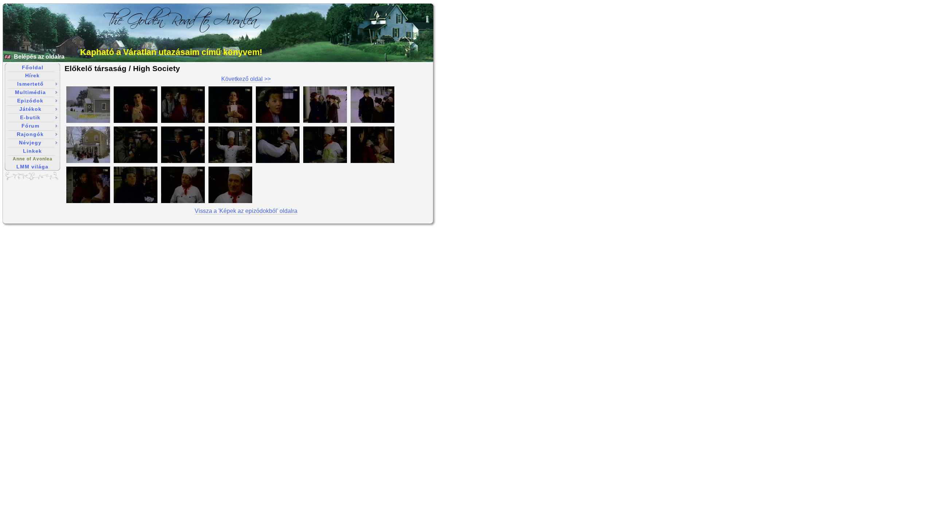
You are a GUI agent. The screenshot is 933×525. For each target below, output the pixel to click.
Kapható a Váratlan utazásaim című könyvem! (171, 52)
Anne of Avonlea (32, 159)
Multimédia (30, 92)
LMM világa (32, 167)
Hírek (32, 75)
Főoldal (32, 67)
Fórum (30, 126)
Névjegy (30, 142)
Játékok (30, 109)
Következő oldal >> (246, 79)
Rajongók (30, 134)
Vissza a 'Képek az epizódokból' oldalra (246, 211)
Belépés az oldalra (39, 57)
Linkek (32, 151)
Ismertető (30, 84)
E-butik (30, 117)
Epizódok (30, 101)
